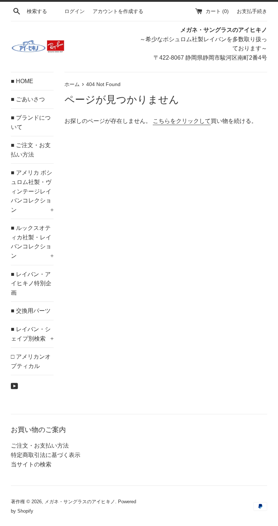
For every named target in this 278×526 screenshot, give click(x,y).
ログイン (74, 11)
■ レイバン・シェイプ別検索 (32, 334)
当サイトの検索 (31, 464)
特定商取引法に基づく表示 (45, 455)
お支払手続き (252, 11)
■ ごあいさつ (28, 99)
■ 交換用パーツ (31, 311)
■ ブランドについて (31, 122)
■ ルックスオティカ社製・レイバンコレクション (32, 242)
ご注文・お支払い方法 (40, 445)
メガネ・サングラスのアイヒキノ (80, 501)
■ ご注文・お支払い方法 (31, 150)
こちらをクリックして (182, 121)
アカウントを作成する (118, 11)
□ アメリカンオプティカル (31, 361)
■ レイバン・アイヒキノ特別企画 (31, 283)
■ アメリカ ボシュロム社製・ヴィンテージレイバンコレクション (32, 191)
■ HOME (22, 81)
